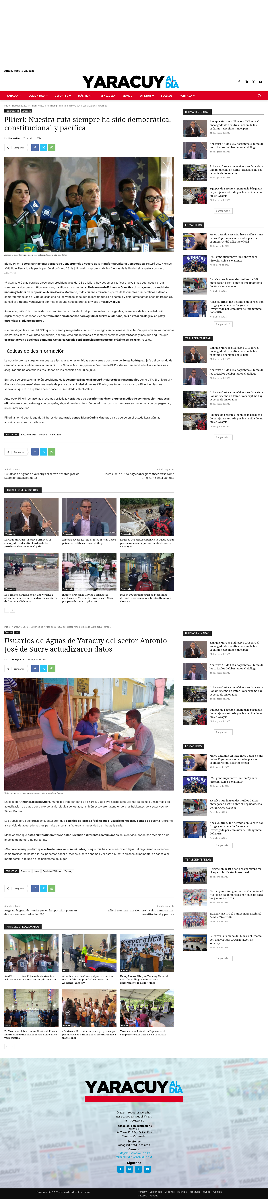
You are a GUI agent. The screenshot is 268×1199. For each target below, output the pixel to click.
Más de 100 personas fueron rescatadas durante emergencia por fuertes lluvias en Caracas (145, 598)
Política (43, 434)
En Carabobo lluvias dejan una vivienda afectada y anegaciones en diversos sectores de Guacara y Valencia (30, 598)
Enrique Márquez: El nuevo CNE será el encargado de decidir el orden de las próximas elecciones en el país (27, 543)
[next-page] (12, 610)
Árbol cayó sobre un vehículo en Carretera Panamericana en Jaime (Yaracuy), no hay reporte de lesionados (236, 169)
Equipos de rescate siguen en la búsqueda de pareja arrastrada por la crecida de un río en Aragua (147, 543)
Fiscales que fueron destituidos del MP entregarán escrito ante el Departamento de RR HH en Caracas (236, 283)
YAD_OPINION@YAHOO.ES (134, 1153)
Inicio (7, 105)
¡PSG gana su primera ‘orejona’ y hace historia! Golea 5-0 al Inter (233, 258)
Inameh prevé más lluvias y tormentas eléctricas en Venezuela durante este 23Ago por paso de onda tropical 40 (88, 598)
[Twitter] (253, 82)
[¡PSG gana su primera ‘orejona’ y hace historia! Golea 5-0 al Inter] (195, 263)
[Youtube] (260, 82)
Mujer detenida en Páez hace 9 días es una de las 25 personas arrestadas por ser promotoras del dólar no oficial (236, 238)
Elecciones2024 (28, 434)
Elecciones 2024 (20, 105)
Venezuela (26, 111)
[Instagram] (246, 82)
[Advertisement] (109, 25)
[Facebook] (239, 82)
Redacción (14, 138)
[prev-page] (6, 610)
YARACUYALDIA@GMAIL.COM (134, 1157)
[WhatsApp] (51, 147)
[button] (259, 95)
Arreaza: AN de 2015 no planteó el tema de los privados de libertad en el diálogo (89, 541)
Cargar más (222, 210)
